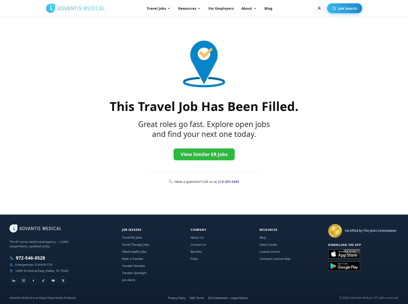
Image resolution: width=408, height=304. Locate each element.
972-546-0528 (30, 258)
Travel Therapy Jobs (135, 244)
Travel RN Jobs (132, 237)
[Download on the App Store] (344, 254)
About (246, 8)
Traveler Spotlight (134, 273)
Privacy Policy (177, 298)
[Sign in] (319, 8)
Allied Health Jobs (134, 251)
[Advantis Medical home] (75, 8)
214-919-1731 (43, 264)
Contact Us (198, 244)
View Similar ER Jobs (204, 154)
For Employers (221, 8)
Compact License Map (274, 259)
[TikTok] (43, 280)
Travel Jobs (156, 8)
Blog (268, 8)
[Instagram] (23, 280)
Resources (187, 8)
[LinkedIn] (13, 280)
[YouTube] (53, 280)
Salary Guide (268, 244)
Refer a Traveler (132, 259)
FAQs (194, 259)
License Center (269, 251)
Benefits (196, 251)
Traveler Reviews (133, 266)
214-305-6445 (228, 181)
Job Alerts (128, 280)
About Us (197, 237)
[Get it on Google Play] (344, 266)
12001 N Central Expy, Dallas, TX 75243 (41, 271)
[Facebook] (33, 280)
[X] (63, 280)
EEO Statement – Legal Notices (228, 298)
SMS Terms (196, 298)
